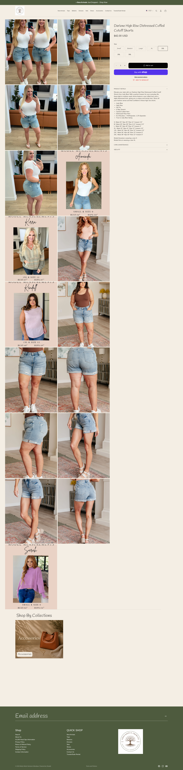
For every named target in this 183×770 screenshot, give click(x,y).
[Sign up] (165, 716)
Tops (68, 737)
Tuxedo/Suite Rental (73, 754)
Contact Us (70, 752)
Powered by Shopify (45, 766)
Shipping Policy (20, 749)
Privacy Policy (19, 742)
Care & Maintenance (121, 145)
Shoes (69, 747)
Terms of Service (20, 747)
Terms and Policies (91, 766)
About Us (18, 737)
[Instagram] (163, 766)
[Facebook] (159, 766)
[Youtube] (166, 766)
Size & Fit (117, 149)
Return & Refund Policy (23, 744)
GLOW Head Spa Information (25, 739)
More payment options (140, 77)
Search (17, 734)
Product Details (120, 89)
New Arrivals (71, 734)
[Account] (160, 10)
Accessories (71, 749)
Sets (68, 744)
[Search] (156, 10)
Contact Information (21, 752)
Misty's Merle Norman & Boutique (29, 766)
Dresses (69, 742)
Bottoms (69, 739)
